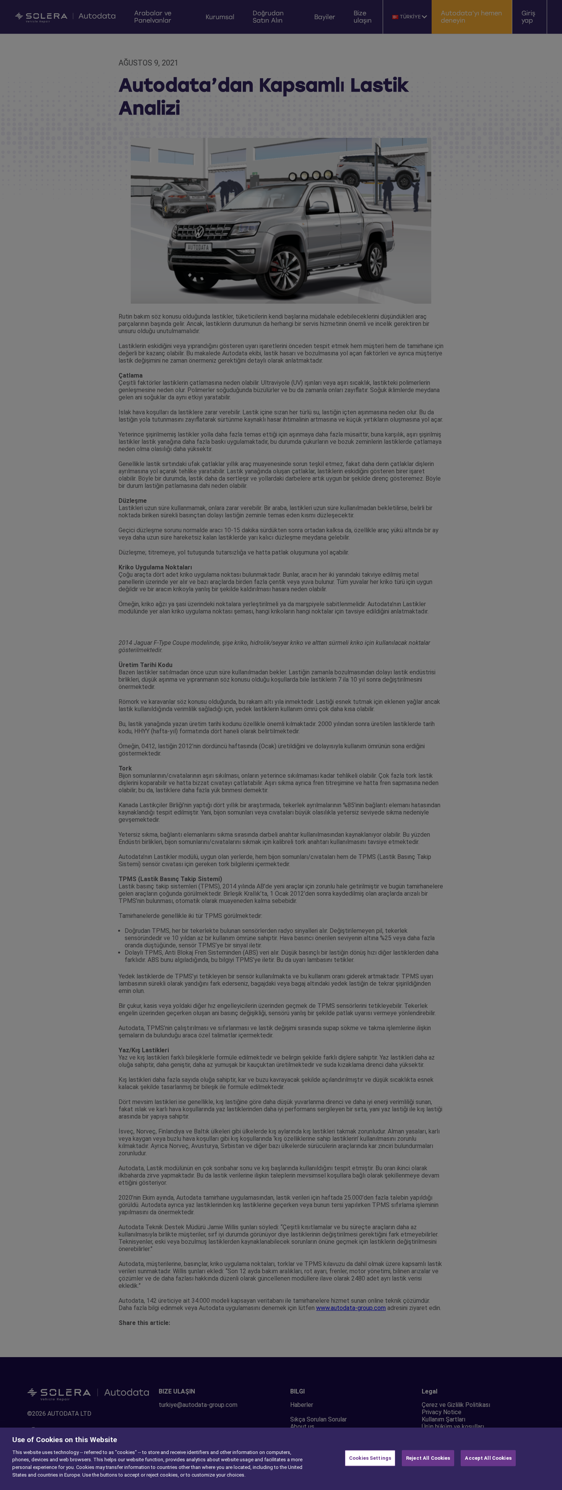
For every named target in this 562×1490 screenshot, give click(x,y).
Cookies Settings (370, 1458)
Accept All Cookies (488, 1458)
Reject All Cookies (428, 1458)
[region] (281, 1459)
